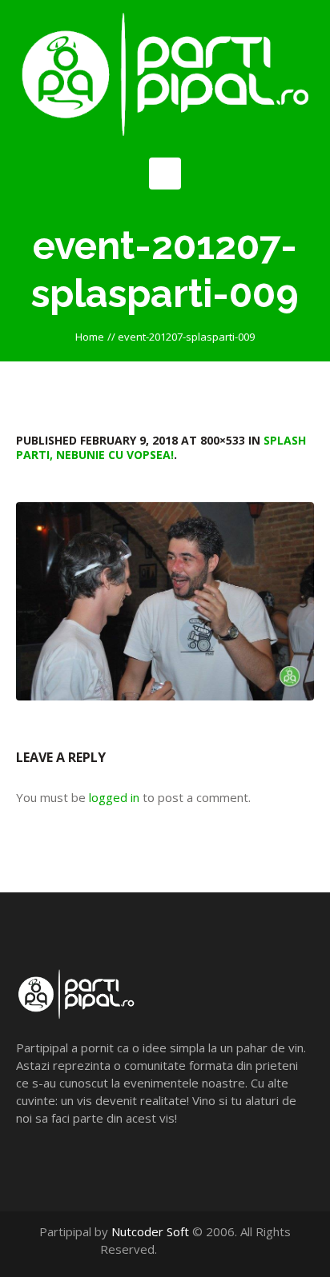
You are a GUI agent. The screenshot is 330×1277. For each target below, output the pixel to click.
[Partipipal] (165, 75)
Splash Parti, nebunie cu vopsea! (161, 447)
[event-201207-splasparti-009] (165, 601)
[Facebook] (187, 1249)
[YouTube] (204, 1249)
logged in (114, 797)
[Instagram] (221, 1249)
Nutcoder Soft (150, 1231)
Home (89, 336)
